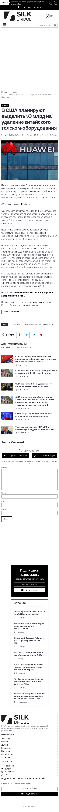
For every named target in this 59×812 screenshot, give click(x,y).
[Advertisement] (29, 58)
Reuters (25, 204)
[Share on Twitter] (27, 335)
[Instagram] (52, 16)
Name (4, 493)
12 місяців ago (23, 433)
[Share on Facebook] (19, 335)
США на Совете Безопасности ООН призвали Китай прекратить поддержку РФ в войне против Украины (35, 359)
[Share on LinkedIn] (34, 335)
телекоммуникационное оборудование (39, 324)
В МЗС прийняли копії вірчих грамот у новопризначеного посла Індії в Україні (28, 667)
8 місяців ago (23, 390)
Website (4, 510)
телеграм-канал (35, 302)
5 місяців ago (23, 376)
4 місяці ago (22, 365)
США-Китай (16, 324)
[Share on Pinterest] (41, 335)
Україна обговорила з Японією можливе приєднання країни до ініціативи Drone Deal (29, 696)
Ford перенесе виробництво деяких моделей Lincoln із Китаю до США (28, 681)
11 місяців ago (23, 408)
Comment (5, 468)
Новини (4, 92)
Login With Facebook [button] (18, 456)
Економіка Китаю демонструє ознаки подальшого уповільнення (29, 626)
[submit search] (55, 25)
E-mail (4, 501)
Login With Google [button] (46, 456)
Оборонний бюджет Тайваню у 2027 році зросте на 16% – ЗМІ (29, 640)
